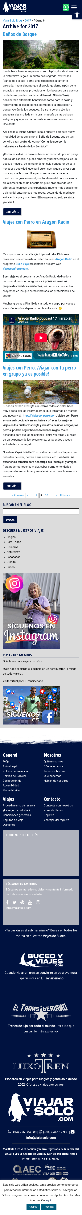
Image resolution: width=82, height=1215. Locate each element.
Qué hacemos (52, 776)
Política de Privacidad (16, 771)
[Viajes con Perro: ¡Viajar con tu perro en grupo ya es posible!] (41, 391)
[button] (77, 14)
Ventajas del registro (56, 820)
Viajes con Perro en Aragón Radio (36, 221)
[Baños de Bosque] (41, 54)
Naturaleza (13, 552)
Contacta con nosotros (58, 805)
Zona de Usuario (54, 810)
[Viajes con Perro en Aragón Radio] (41, 240)
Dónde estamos (54, 766)
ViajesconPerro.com (15, 268)
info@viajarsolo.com (41, 1138)
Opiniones (9, 824)
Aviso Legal (10, 766)
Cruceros (12, 547)
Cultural (11, 562)
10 (46, 495)
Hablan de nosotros (56, 780)
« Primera (18, 495)
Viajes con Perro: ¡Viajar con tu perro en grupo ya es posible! (39, 370)
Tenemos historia (54, 771)
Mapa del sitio (11, 790)
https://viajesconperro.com (39, 415)
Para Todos (14, 542)
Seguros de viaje (13, 820)
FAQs (6, 761)
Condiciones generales (17, 815)
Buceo (11, 567)
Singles (11, 537)
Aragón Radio (63, 259)
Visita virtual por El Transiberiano (23, 681)
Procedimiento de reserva (19, 805)
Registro (49, 815)
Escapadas (13, 557)
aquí (48, 1200)
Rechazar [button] (49, 1206)
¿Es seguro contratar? (16, 810)
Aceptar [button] (33, 1206)
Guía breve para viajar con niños (23, 661)
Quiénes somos (53, 761)
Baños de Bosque (20, 34)
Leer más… (12, 212)
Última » (65, 495)
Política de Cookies (15, 776)
